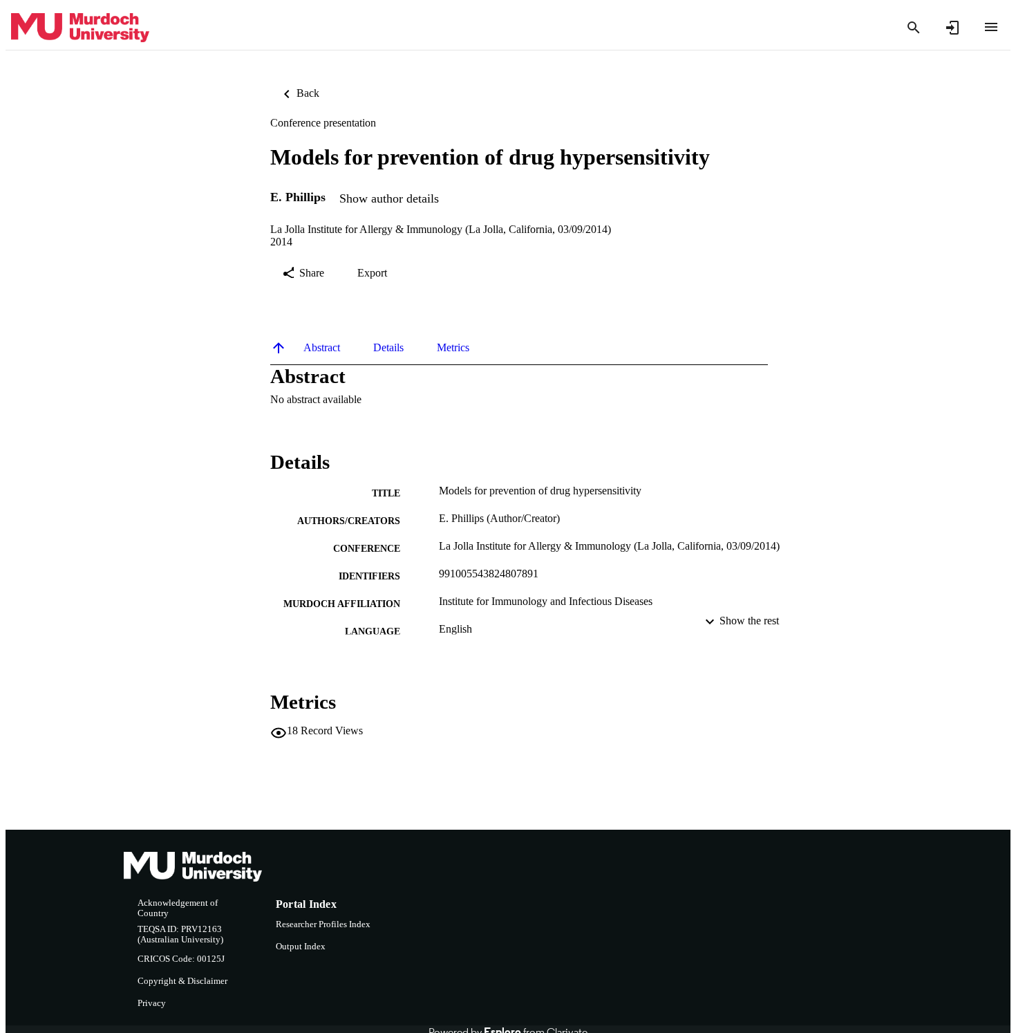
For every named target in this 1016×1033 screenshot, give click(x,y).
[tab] (322, 347)
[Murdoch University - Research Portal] (80, 28)
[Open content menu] (991, 27)
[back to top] (278, 347)
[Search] (914, 27)
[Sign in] (952, 27)
